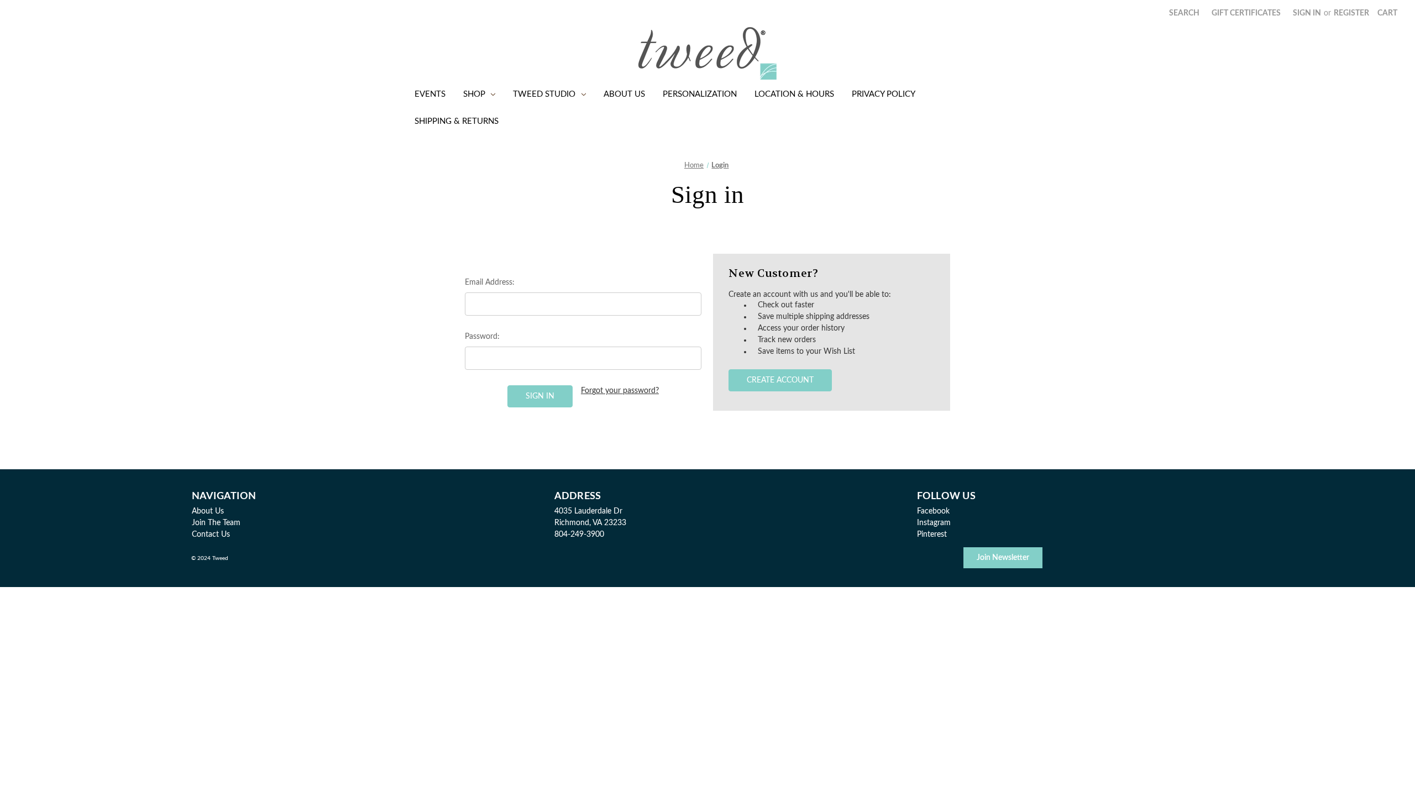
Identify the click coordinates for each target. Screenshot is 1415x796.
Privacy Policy (883, 94)
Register (1351, 13)
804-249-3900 (579, 534)
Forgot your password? (620, 391)
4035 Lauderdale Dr (588, 511)
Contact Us (211, 534)
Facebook (933, 511)
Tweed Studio (544, 94)
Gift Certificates (1246, 13)
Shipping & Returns (457, 121)
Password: (482, 337)
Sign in (1307, 13)
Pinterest (932, 534)
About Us (624, 94)
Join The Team (216, 523)
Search (1184, 13)
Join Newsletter (1003, 558)
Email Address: (490, 282)
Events (430, 94)
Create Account (780, 380)
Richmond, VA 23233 (590, 523)
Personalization (700, 94)
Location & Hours (794, 94)
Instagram (934, 523)
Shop (474, 94)
